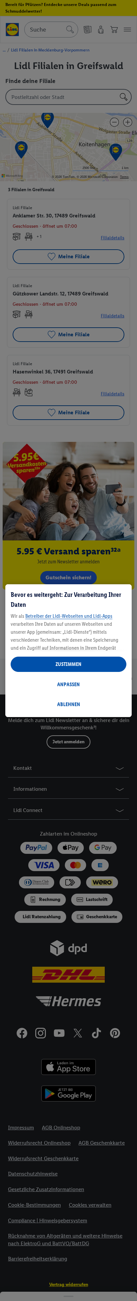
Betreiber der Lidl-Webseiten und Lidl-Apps (68, 616)
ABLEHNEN (68, 704)
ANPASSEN (68, 684)
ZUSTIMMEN (68, 664)
